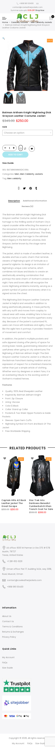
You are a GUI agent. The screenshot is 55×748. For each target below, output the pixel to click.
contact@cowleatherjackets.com (24, 580)
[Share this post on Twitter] (24, 189)
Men (17, 174)
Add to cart (15, 154)
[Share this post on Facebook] (19, 189)
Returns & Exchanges (13, 631)
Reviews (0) (27, 206)
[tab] (14, 201)
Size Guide (8, 163)
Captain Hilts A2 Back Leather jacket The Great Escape (13, 503)
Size (4, 126)
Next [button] (47, 63)
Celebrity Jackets (19, 22)
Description (14, 201)
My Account (8, 657)
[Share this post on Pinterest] (30, 189)
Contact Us (8, 621)
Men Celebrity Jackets (41, 22)
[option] (27, 65)
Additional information (35, 201)
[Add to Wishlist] (21, 148)
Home (5, 22)
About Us (6, 616)
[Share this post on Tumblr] (36, 189)
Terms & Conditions (12, 626)
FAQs (4, 662)
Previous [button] (9, 63)
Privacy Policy (9, 636)
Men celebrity (14, 178)
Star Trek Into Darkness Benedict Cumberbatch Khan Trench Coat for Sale (41, 505)
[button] (3, 38)
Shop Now (39, 10)
